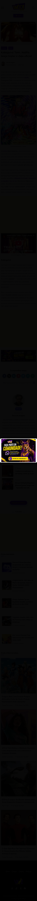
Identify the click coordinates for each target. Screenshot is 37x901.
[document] (18, 450)
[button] (4, 6)
